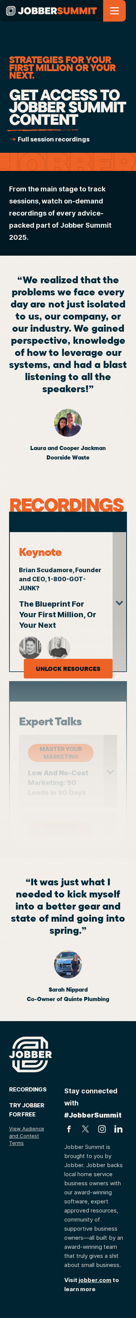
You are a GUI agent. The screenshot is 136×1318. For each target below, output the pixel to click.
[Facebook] (68, 1128)
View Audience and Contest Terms (26, 1136)
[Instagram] (102, 1128)
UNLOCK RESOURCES (68, 668)
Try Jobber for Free (26, 1110)
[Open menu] (114, 11)
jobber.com (95, 1280)
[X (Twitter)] (85, 1128)
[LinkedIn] (118, 1128)
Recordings (27, 1089)
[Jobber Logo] (30, 1054)
